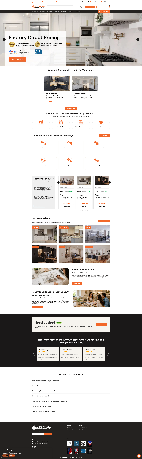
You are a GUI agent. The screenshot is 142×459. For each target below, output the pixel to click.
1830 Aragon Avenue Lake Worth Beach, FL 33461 (43, 441)
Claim (68, 438)
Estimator (78, 11)
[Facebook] (32, 447)
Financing (42, 11)
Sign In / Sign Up (106, 1)
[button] (44, 234)
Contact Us (63, 11)
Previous (4, 39)
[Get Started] (71, 39)
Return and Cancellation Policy (84, 433)
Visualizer (71, 11)
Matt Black (98, 187)
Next (137, 39)
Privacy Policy (81, 429)
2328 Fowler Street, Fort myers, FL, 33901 (41, 443)
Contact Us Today (38, 307)
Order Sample (67, 206)
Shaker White (63, 187)
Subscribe (48, 434)
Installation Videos (70, 433)
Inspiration (49, 11)
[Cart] (109, 7)
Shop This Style (66, 203)
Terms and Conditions (83, 427)
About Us (57, 11)
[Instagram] (35, 447)
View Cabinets (49, 101)
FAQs (68, 436)
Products (35, 11)
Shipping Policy (81, 431)
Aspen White (80, 187)
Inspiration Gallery (70, 429)
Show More (50, 359)
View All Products (39, 206)
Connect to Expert (101, 324)
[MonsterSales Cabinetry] (38, 7)
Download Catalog (96, 1)
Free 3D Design (77, 283)
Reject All (5, 455)
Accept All (12, 455)
